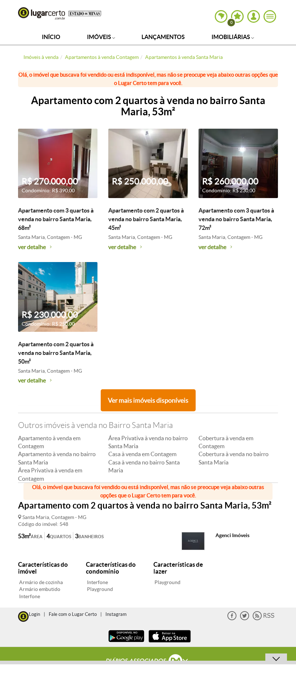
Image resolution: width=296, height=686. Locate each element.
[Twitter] (244, 618)
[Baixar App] (126, 643)
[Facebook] (231, 618)
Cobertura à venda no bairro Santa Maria (234, 458)
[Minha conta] (253, 16)
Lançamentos (163, 37)
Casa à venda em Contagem (142, 454)
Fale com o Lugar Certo (73, 614)
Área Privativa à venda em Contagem (50, 474)
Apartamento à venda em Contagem (49, 442)
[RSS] (263, 618)
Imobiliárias (231, 37)
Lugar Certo (41, 13)
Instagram (116, 614)
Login (34, 614)
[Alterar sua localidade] (221, 16)
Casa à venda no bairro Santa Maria (144, 466)
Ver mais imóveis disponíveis (148, 400)
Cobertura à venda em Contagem (226, 442)
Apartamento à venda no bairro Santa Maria (57, 458)
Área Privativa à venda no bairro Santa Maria (148, 442)
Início (51, 37)
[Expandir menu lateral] (270, 16)
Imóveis (99, 37)
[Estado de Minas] (85, 13)
